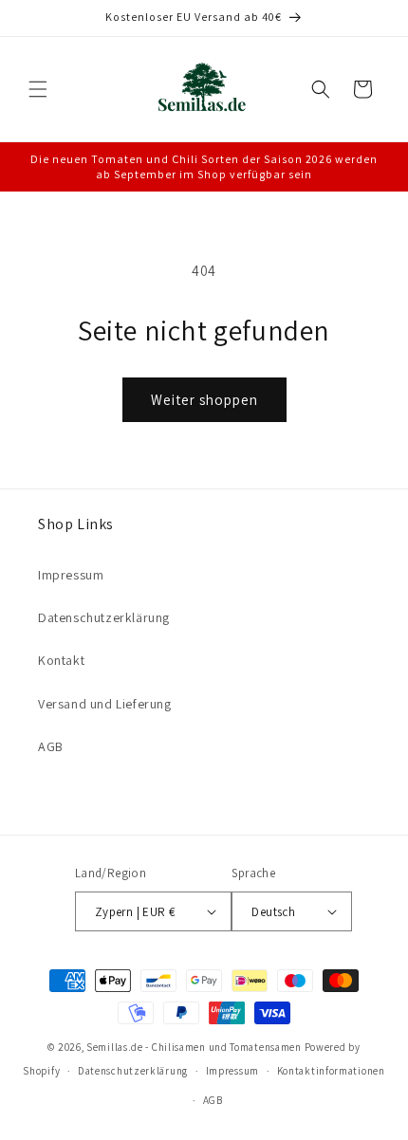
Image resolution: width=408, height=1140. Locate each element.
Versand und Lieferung (105, 703)
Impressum (70, 574)
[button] (38, 89)
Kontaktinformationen (331, 1070)
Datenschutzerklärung (104, 617)
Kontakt (61, 660)
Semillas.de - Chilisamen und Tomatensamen (194, 1047)
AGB (51, 746)
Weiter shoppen (204, 400)
